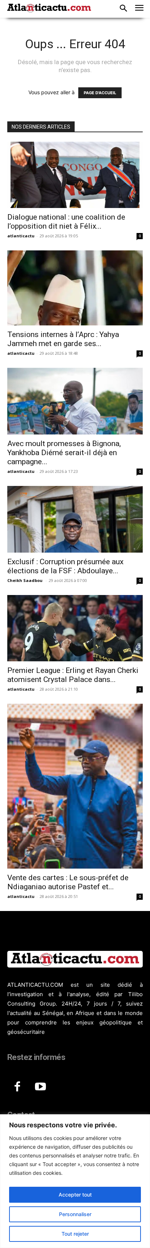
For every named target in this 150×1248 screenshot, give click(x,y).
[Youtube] (40, 1087)
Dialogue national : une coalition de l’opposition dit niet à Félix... (66, 221)
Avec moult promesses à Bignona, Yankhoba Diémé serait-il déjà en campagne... (64, 452)
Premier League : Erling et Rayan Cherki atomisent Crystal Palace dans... (72, 675)
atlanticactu (21, 235)
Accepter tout (75, 1194)
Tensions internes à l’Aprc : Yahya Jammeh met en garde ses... (63, 339)
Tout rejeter (75, 1234)
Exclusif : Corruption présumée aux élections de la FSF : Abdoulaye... (65, 566)
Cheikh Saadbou (25, 580)
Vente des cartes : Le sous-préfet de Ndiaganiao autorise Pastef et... (68, 882)
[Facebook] (17, 1087)
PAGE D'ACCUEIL (100, 92)
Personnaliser (75, 1214)
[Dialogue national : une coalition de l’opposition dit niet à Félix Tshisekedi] (75, 175)
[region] (75, 1181)
